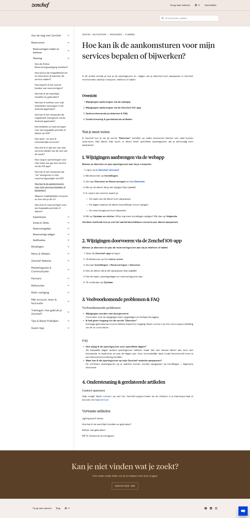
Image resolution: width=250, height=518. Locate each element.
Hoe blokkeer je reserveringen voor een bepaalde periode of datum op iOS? (50, 130)
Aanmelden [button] (210, 5)
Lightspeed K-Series (92, 418)
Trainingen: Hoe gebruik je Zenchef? (46, 312)
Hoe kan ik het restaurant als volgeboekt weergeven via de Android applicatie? (50, 118)
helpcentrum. (102, 399)
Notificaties (39, 240)
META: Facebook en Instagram (98, 435)
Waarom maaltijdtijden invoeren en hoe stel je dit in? (51, 198)
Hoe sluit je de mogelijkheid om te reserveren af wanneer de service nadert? (51, 76)
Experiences (39, 217)
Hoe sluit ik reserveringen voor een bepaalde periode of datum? (51, 208)
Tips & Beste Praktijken (44, 321)
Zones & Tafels (41, 222)
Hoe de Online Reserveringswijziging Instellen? (51, 66)
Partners (36, 278)
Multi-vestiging (40, 292)
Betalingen (37, 246)
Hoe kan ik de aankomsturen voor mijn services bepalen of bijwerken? (50, 187)
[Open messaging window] (243, 511)
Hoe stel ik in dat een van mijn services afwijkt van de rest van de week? (51, 151)
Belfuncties (37, 285)
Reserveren (116, 34)
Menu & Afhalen (40, 253)
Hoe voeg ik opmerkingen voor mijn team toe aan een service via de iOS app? (50, 163)
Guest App (37, 328)
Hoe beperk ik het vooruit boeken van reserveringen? (49, 86)
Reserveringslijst (42, 228)
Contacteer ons (125, 485)
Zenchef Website (41, 261)
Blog (58, 508)
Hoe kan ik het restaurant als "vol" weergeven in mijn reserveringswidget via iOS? (49, 175)
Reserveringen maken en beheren (46, 50)
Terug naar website (180, 5)
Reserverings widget (44, 234)
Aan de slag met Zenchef (46, 35)
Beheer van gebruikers (93, 430)
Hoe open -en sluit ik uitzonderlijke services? (47, 140)
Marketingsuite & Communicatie (41, 269)
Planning (130, 34)
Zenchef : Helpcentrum (94, 34)
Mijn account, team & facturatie (44, 301)
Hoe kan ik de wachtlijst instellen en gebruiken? (107, 424)
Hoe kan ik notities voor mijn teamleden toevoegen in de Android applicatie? (49, 105)
